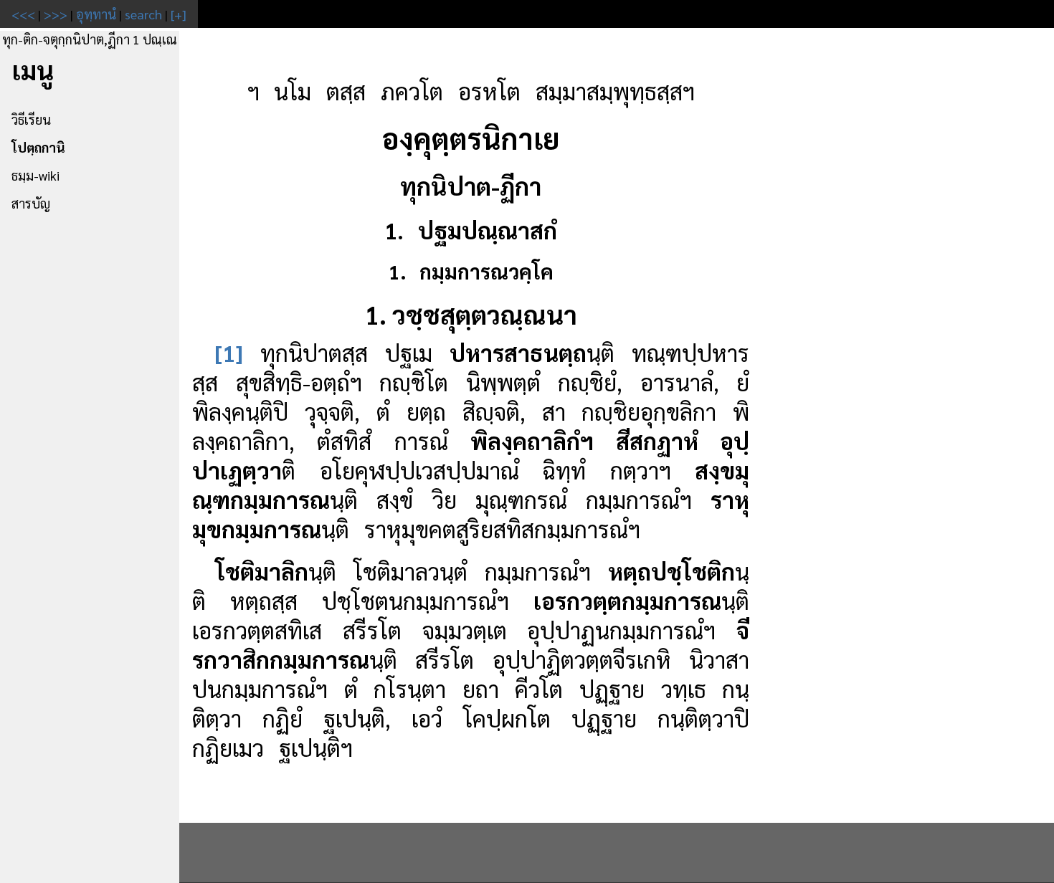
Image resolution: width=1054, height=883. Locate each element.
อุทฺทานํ (96, 14)
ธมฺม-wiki (35, 175)
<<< (23, 14)
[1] (229, 352)
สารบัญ (30, 203)
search (143, 14)
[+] (178, 14)
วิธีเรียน (31, 119)
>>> (55, 14)
